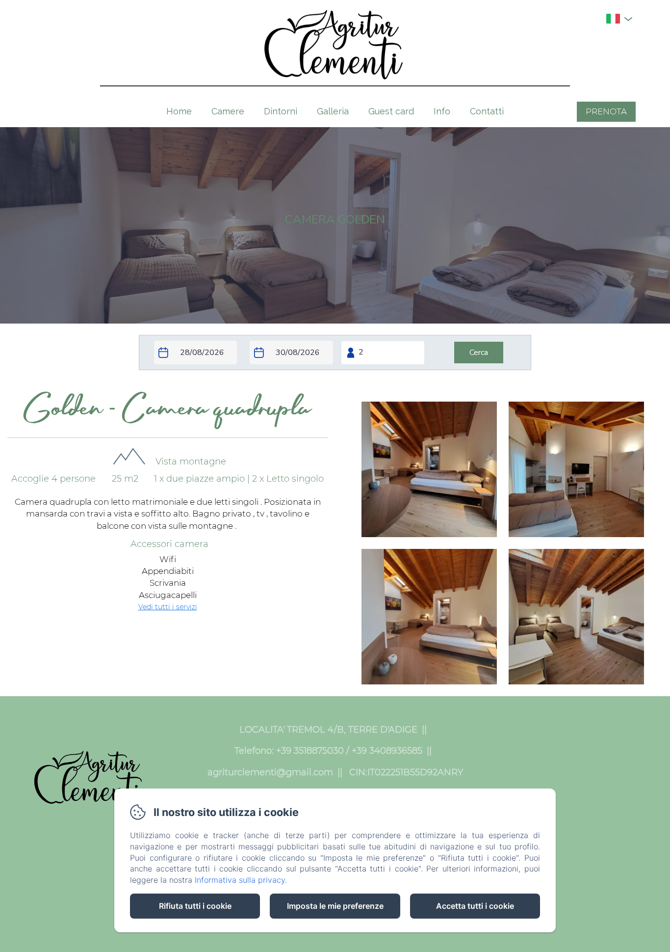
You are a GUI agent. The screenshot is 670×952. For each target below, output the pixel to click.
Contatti (487, 111)
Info (442, 111)
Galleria (333, 111)
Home (179, 111)
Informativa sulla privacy (240, 880)
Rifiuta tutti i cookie (195, 906)
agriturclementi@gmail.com (270, 772)
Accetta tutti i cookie (475, 906)
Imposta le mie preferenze (335, 906)
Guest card (391, 111)
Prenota (606, 111)
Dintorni (280, 111)
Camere (227, 111)
